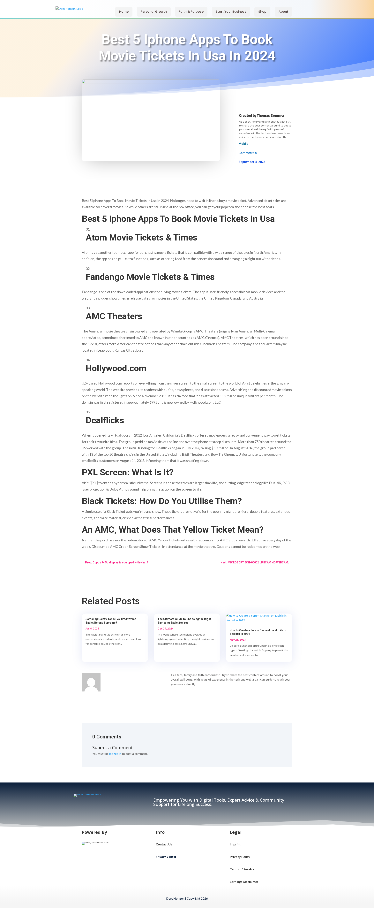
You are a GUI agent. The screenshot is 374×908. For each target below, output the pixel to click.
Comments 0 (248, 153)
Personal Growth (154, 11)
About (283, 11)
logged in (115, 754)
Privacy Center (166, 856)
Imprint (235, 844)
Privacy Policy (240, 856)
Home (124, 11)
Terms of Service (242, 869)
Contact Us (164, 844)
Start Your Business (231, 11)
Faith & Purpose (191, 11)
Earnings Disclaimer (244, 881)
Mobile (243, 144)
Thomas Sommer (271, 115)
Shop (262, 11)
